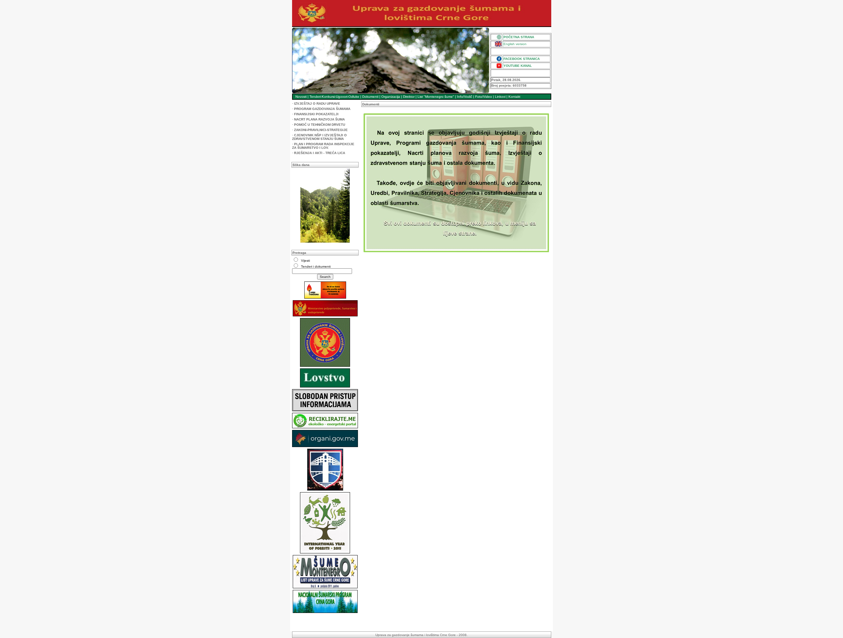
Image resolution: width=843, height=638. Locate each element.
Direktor (409, 96)
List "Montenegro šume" (436, 96)
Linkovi (500, 96)
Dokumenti (370, 96)
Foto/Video (483, 96)
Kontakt (514, 96)
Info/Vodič (464, 96)
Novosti (301, 96)
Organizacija (390, 96)
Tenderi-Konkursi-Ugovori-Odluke (334, 96)
